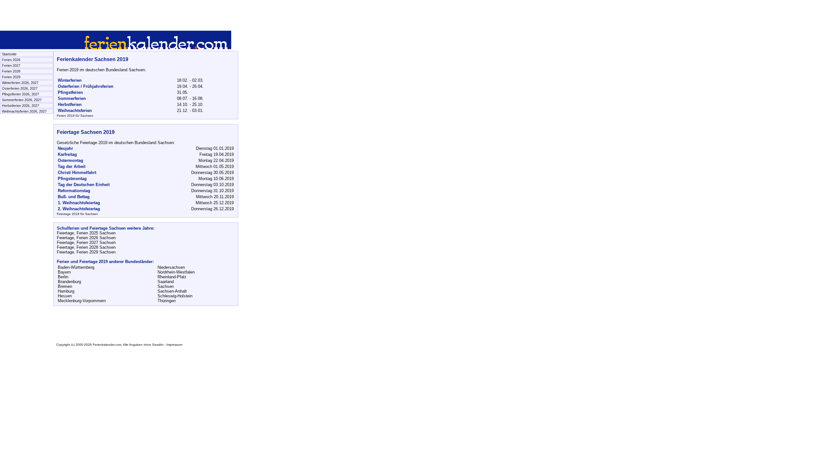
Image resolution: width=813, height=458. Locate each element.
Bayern (64, 272)
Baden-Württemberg (76, 267)
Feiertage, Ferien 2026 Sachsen (86, 237)
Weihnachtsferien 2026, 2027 (24, 111)
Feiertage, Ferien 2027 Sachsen (86, 242)
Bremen (65, 286)
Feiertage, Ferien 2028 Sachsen (86, 247)
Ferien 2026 (11, 60)
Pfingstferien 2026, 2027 (20, 94)
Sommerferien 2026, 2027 (22, 100)
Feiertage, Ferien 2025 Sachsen (86, 233)
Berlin (63, 276)
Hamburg (66, 291)
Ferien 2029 (11, 77)
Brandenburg (69, 281)
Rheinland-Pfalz (172, 276)
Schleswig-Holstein (175, 296)
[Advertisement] (115, 14)
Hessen (65, 296)
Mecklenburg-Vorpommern (82, 300)
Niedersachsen (171, 267)
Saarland (166, 281)
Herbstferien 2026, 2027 (20, 106)
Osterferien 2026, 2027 (19, 88)
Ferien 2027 (11, 65)
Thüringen (167, 300)
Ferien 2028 (11, 71)
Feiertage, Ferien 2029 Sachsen (86, 252)
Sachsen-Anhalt (172, 291)
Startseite (9, 54)
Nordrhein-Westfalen (176, 272)
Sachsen (166, 286)
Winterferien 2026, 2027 (20, 83)
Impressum (174, 344)
